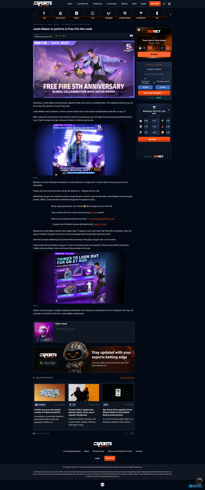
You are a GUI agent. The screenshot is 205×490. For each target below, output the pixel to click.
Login (143, 4)
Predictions (97, 4)
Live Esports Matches (72, 451)
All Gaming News (128, 378)
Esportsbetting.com (39, 24)
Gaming (56, 24)
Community (112, 4)
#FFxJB (93, 212)
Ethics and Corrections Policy (120, 451)
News (70, 4)
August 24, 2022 (100, 224)
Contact (139, 451)
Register (155, 4)
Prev (34, 14)
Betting (124, 4)
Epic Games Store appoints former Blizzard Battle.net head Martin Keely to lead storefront (117, 412)
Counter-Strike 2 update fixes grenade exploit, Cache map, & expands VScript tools (82, 412)
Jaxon (36, 35)
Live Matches (82, 4)
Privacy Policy (98, 451)
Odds (134, 4)
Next (170, 14)
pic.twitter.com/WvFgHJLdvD (102, 219)
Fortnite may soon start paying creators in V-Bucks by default (47, 411)
